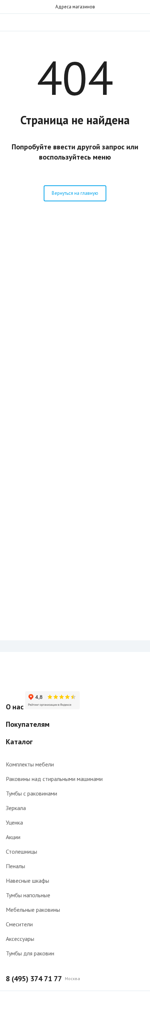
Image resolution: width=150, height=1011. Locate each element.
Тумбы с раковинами (31, 793)
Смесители (19, 924)
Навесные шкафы (27, 880)
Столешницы (21, 851)
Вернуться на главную (75, 193)
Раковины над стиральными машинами (54, 778)
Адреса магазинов (75, 7)
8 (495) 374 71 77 (34, 978)
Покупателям (28, 724)
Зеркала (16, 807)
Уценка (14, 822)
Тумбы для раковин (30, 953)
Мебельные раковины (33, 909)
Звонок (139, 22)
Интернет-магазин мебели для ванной (75, 22)
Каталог (19, 741)
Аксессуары (20, 938)
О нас (15, 707)
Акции (13, 837)
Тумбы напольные (28, 895)
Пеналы (15, 866)
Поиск (125, 22)
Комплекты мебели (30, 764)
